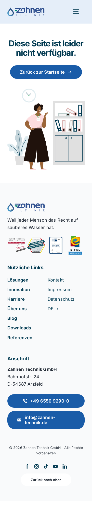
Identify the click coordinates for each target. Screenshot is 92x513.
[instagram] (36, 466)
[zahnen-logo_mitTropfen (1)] (25, 10)
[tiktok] (46, 466)
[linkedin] (65, 466)
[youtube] (55, 466)
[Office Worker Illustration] (26, 205)
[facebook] (27, 466)
